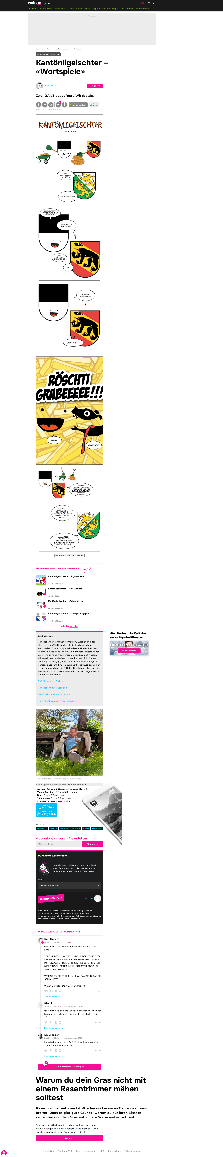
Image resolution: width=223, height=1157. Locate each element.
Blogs (115, 8)
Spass (88, 8)
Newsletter (48, 1151)
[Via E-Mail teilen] (50, 104)
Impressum (89, 1151)
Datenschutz (114, 1151)
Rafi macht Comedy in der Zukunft (56, 700)
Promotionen (142, 8)
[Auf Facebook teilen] (38, 104)
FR (149, 3)
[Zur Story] (92, 1108)
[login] (4, 1153)
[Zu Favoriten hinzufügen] (64, 104)
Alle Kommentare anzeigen (69, 1066)
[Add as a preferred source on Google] (78, 104)
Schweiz (33, 8)
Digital (96, 8)
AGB (101, 1151)
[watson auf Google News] (94, 104)
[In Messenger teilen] (44, 104)
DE (142, 3)
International (46, 8)
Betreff (41, 879)
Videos (129, 8)
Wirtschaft (60, 8)
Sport (71, 8)
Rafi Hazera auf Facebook (52, 687)
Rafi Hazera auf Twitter (51, 681)
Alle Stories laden (69, 626)
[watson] (34, 3)
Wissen (106, 8)
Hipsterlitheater (129, 645)
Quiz (122, 8)
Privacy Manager (133, 1151)
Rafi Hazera (51, 86)
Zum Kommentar (52, 996)
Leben (79, 8)
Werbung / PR (65, 1151)
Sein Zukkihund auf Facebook (54, 694)
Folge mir (95, 86)
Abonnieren (130, 650)
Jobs (78, 1151)
